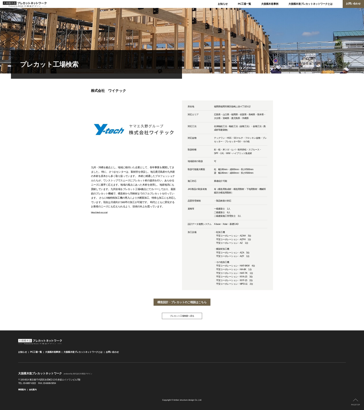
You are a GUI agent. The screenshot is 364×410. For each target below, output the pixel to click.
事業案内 (22, 389)
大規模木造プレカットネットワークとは (83, 352)
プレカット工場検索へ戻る (182, 316)
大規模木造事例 (52, 352)
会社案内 (33, 389)
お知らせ (22, 352)
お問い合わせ (112, 352)
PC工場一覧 (36, 352)
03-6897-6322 (29, 383)
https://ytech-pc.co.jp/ (99, 212)
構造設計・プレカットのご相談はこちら (182, 302)
